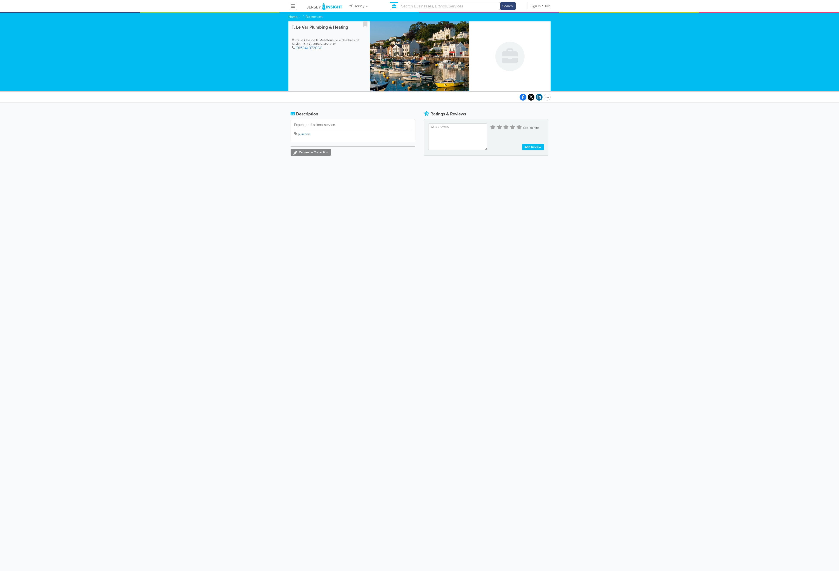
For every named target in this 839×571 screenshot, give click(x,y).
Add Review (533, 147)
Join (547, 6)
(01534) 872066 (309, 48)
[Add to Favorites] (365, 24)
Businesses (314, 17)
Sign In (535, 6)
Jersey (359, 6)
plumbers (304, 134)
